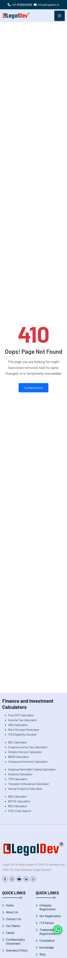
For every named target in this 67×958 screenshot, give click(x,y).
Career (10, 933)
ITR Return (46, 923)
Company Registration (47, 907)
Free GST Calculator (21, 715)
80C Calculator (17, 742)
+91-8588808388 (22, 4)
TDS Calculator (17, 779)
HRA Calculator (18, 724)
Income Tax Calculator (22, 720)
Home (10, 905)
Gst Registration (50, 916)
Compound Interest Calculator (28, 761)
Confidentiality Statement (15, 941)
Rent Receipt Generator (23, 729)
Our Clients (13, 926)
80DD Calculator (18, 756)
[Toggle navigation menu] (59, 16)
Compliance (47, 940)
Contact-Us (13, 919)
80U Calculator (17, 806)
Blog (42, 954)
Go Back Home (33, 387)
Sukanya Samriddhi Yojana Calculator (32, 769)
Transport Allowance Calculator (28, 783)
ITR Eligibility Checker (22, 734)
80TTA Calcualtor (19, 801)
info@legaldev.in (48, 4)
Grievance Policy (17, 950)
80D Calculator (17, 796)
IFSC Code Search (19, 811)
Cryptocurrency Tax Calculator (28, 747)
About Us (12, 912)
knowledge (46, 947)
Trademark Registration (47, 932)
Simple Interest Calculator (25, 752)
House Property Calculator (25, 788)
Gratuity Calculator (20, 774)
